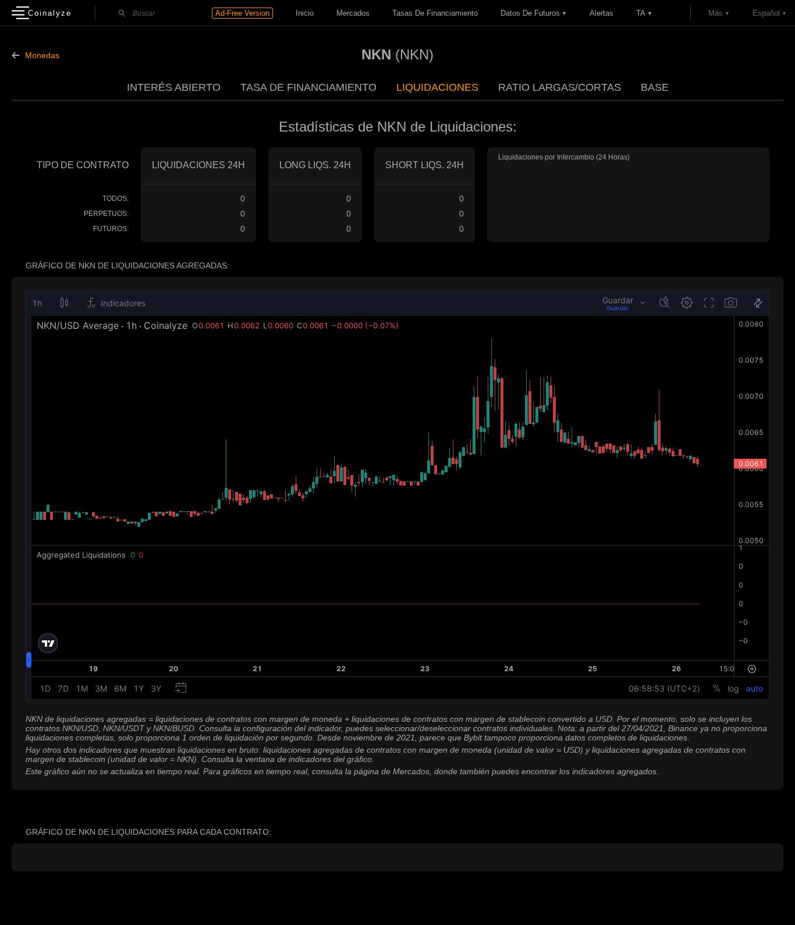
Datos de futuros (530, 13)
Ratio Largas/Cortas (559, 87)
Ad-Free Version (242, 13)
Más (715, 13)
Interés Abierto (174, 87)
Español (766, 13)
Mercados (353, 13)
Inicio (305, 13)
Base (655, 87)
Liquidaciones (437, 87)
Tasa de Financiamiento (308, 87)
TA (640, 13)
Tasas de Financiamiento (435, 13)
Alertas (601, 13)
